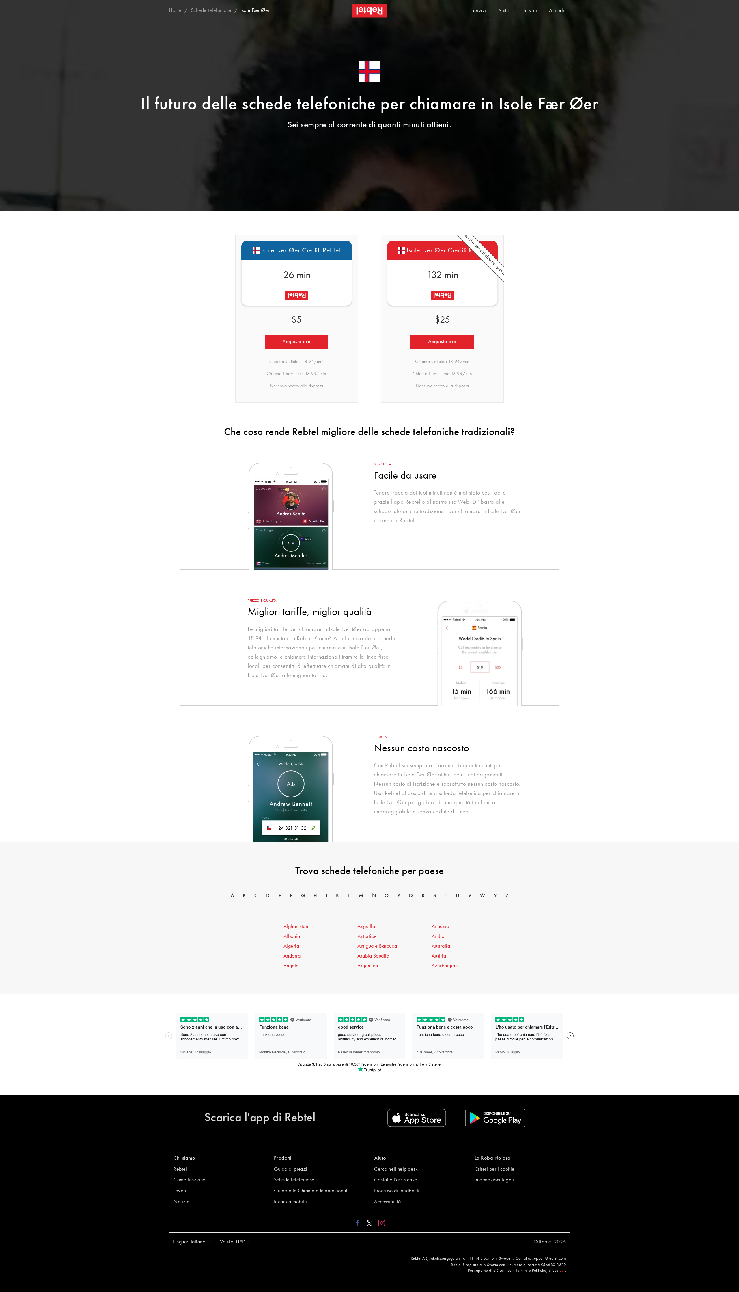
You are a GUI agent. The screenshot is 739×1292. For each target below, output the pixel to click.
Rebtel (180, 1169)
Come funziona (189, 1180)
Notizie (181, 1201)
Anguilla (366, 926)
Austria (439, 956)
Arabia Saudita (373, 956)
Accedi (556, 10)
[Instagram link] (380, 1222)
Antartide (367, 936)
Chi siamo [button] (184, 1158)
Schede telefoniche (294, 1180)
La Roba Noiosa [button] (493, 1158)
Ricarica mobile (290, 1201)
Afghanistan (295, 926)
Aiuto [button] (380, 1158)
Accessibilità (387, 1201)
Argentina (367, 965)
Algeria (291, 946)
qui (562, 1271)
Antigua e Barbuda (377, 946)
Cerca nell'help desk (396, 1169)
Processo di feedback (396, 1191)
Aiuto (504, 10)
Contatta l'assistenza (395, 1180)
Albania (291, 936)
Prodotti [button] (283, 1158)
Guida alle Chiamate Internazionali (311, 1191)
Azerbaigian (445, 965)
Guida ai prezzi (290, 1169)
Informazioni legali (494, 1180)
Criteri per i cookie (495, 1169)
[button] (190, 1242)
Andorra (292, 956)
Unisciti (529, 10)
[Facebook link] (359, 1222)
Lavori (179, 1191)
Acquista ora (296, 341)
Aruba (438, 936)
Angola (291, 965)
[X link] (369, 1222)
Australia (441, 946)
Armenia (440, 926)
